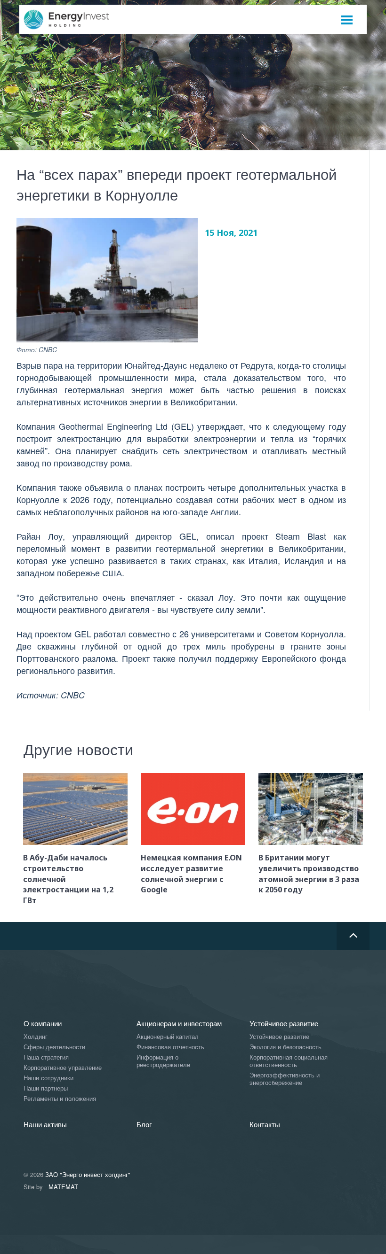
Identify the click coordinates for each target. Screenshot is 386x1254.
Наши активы (45, 1124)
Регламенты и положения (60, 1099)
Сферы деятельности (54, 1047)
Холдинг (36, 1037)
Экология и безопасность (285, 1047)
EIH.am (73, 20)
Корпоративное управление (63, 1068)
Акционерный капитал (168, 1037)
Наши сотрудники (48, 1078)
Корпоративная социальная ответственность (288, 1061)
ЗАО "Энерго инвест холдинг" (87, 1174)
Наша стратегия (46, 1057)
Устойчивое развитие (283, 1023)
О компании (43, 1023)
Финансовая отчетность (170, 1047)
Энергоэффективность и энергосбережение (284, 1079)
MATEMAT (63, 1186)
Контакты (264, 1124)
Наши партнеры (46, 1088)
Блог (144, 1124)
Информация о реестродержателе (163, 1061)
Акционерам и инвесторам (179, 1023)
